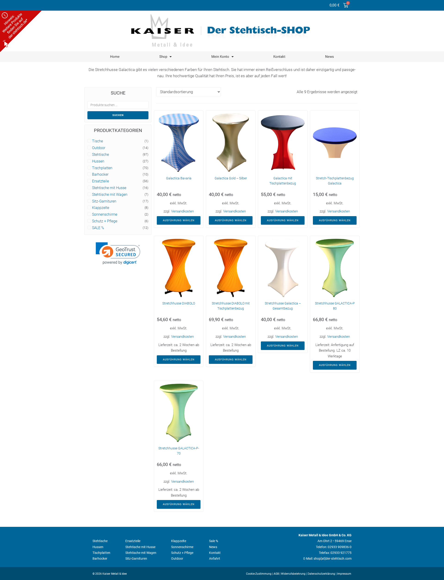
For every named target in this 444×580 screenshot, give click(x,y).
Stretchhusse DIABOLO (178, 303)
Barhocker (100, 174)
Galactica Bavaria (178, 178)
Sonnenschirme (104, 214)
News (329, 57)
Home (115, 57)
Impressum (344, 573)
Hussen (98, 161)
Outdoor (98, 148)
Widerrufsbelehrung (293, 573)
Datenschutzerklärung (321, 573)
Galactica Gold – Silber (231, 178)
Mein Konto (220, 57)
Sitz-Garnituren (104, 201)
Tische (97, 141)
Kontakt (279, 57)
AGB (276, 573)
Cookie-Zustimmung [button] (258, 573)
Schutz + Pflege (104, 221)
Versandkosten (182, 211)
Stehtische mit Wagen (109, 195)
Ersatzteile (100, 181)
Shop (163, 57)
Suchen (118, 115)
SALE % (98, 228)
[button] (118, 253)
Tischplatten (102, 168)
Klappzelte (100, 208)
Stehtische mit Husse (109, 188)
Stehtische (100, 155)
